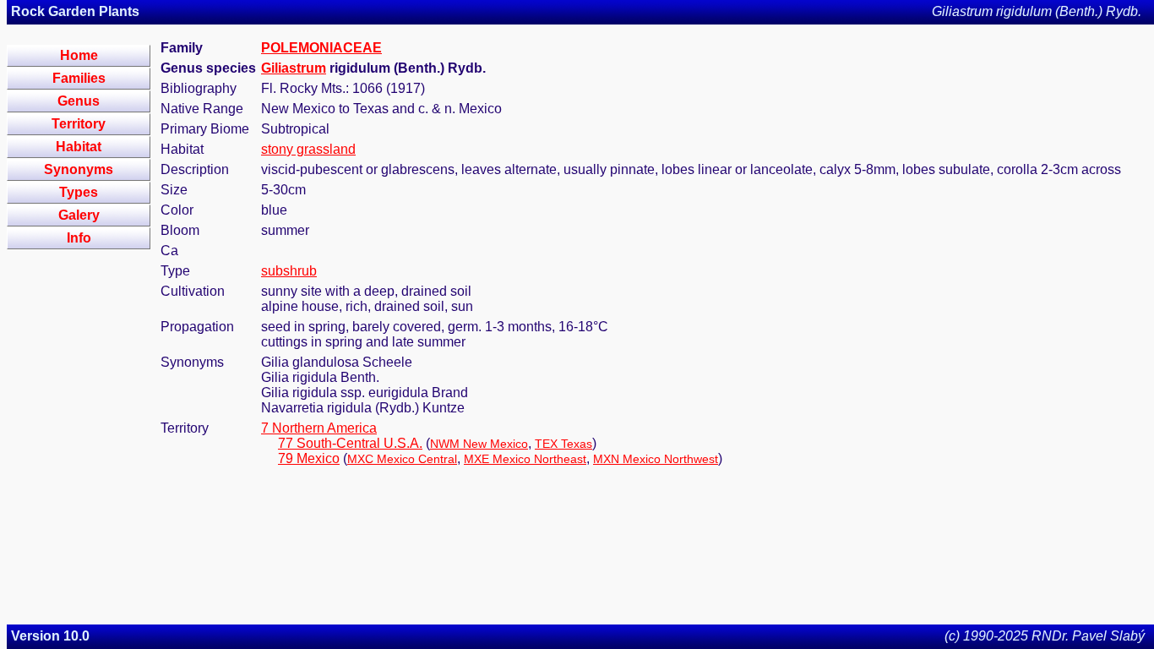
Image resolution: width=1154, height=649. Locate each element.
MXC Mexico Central (402, 459)
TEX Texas (563, 443)
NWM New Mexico (479, 443)
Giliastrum (293, 68)
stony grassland (308, 149)
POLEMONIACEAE (321, 48)
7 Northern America (319, 428)
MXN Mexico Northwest (655, 459)
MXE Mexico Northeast (525, 459)
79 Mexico (309, 458)
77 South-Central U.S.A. (350, 443)
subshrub (289, 271)
